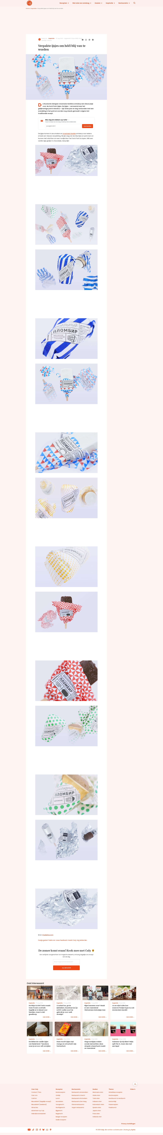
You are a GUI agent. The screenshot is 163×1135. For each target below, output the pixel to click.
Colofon (34, 1098)
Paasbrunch (112, 1107)
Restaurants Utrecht (78, 1095)
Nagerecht (59, 1114)
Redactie (44, 38)
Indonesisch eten (98, 1104)
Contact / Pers (36, 1092)
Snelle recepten (61, 1120)
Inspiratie (109, 3)
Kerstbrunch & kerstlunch (117, 1098)
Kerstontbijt (112, 1101)
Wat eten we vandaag (80, 3)
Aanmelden (87, 126)
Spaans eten (97, 1107)
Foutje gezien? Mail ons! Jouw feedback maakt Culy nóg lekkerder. (62, 940)
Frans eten (96, 1114)
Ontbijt (58, 1095)
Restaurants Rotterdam (79, 1098)
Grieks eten (96, 1095)
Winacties (34, 1107)
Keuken (97, 3)
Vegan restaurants (78, 1107)
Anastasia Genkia (69, 134)
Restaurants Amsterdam (80, 1092)
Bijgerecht (59, 1111)
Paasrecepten (113, 1104)
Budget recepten (61, 1117)
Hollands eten (97, 1117)
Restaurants (123, 3)
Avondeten (59, 1101)
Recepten (63, 3)
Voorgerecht (60, 1104)
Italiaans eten (97, 1101)
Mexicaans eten (98, 1092)
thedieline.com (47, 935)
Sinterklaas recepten (115, 1092)
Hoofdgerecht (60, 1107)
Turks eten (96, 1098)
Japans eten (97, 1111)
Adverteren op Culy (37, 1111)
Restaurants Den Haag (79, 1101)
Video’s (132, 1089)
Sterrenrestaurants (78, 1104)
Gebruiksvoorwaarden (38, 1114)
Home (28, 8)
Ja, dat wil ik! (66, 968)
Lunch (58, 1098)
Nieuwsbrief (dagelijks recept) (41, 1101)
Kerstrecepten (60, 1092)
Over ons (34, 1095)
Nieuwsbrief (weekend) (39, 1104)
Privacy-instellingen (128, 1124)
